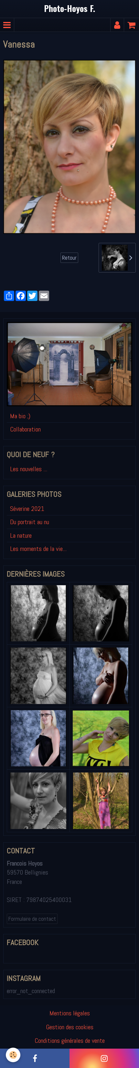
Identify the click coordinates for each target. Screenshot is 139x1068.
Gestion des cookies (69, 1027)
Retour (69, 257)
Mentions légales (69, 1013)
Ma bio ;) (20, 416)
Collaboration (25, 429)
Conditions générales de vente (70, 1040)
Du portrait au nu (29, 522)
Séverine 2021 (27, 508)
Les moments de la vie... (38, 548)
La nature (21, 535)
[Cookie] (13, 1055)
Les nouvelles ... (28, 469)
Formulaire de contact (32, 918)
